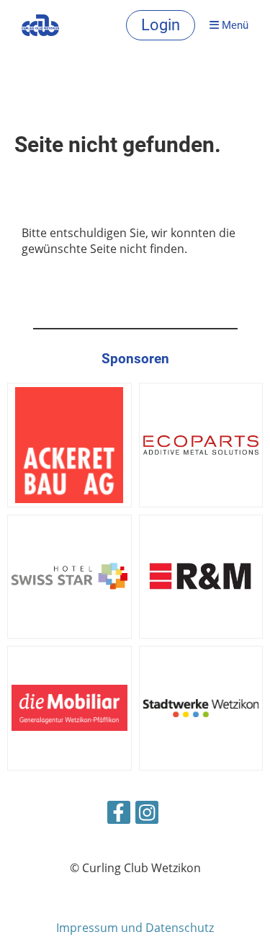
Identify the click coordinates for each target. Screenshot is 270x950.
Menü (233, 25)
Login (160, 25)
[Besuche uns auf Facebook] (118, 814)
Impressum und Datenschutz (135, 928)
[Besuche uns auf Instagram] (146, 814)
